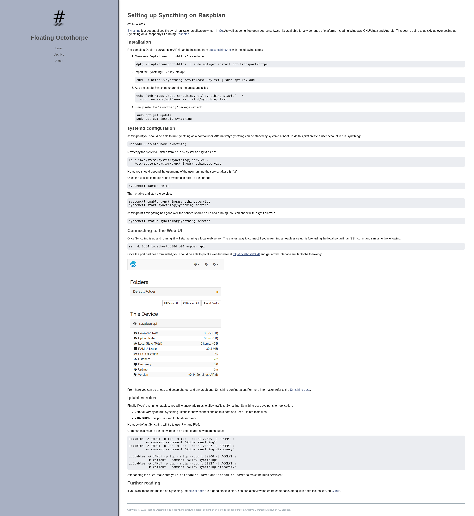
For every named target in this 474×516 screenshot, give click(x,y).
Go (221, 30)
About (59, 60)
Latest (59, 48)
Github (336, 490)
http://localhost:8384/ (246, 254)
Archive (59, 54)
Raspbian (182, 34)
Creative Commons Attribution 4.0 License (267, 509)
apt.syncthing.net (220, 49)
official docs (196, 490)
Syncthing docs (300, 389)
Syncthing (134, 30)
